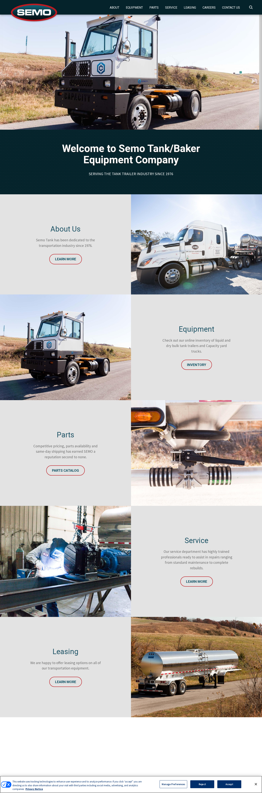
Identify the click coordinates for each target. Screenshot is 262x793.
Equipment (134, 7)
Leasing (190, 7)
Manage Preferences (173, 784)
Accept (229, 784)
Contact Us (231, 7)
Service (171, 7)
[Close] (256, 784)
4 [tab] (148, 107)
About (114, 7)
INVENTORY (196, 365)
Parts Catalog (65, 470)
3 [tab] (142, 107)
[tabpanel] (131, 72)
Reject (202, 784)
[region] (131, 784)
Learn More (65, 259)
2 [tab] (136, 107)
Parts (154, 7)
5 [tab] (153, 107)
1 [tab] (130, 107)
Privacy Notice (34, 789)
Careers (209, 7)
